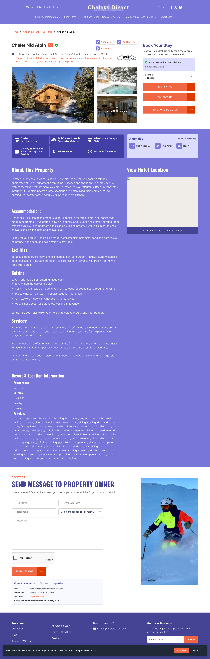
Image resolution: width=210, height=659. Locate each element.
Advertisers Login (61, 625)
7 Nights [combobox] (149, 77)
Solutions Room (91, 16)
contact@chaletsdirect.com (111, 628)
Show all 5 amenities (186, 138)
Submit (191, 639)
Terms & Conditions (62, 632)
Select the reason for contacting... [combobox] (79, 511)
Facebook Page (37, 596)
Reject (197, 650)
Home (15, 31)
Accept (181, 650)
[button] (191, 77)
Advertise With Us (21, 641)
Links (14, 634)
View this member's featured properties (39, 583)
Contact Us (17, 628)
